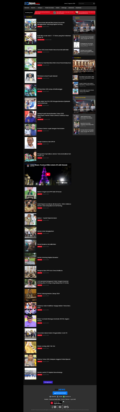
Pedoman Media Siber (54, 399)
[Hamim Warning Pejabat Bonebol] (30, 259)
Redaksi (46, 399)
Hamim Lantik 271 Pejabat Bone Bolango (49, 372)
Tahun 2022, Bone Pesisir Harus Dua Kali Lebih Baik (53, 50)
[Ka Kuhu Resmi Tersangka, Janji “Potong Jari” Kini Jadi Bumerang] (76, 38)
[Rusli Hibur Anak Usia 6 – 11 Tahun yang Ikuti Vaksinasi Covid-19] (30, 38)
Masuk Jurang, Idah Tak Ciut (46, 346)
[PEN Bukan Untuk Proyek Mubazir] (30, 77)
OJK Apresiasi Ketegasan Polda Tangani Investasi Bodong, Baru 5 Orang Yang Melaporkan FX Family (53, 282)
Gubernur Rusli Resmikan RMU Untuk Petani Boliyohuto (54, 63)
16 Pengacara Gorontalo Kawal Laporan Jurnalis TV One (87, 44)
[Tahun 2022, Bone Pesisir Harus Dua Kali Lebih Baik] (30, 51)
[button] (94, 3)
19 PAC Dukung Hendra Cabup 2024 (48, 293)
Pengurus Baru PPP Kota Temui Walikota (49, 270)
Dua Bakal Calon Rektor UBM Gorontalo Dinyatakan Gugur (86, 77)
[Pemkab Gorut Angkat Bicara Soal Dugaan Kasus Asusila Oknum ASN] (76, 51)
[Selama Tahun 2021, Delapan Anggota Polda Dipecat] (30, 360)
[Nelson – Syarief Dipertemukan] (30, 219)
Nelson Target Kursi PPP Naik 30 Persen (49, 192)
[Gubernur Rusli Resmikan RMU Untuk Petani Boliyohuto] (30, 64)
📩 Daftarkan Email (60, 393)
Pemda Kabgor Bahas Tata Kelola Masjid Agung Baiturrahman (74, 12)
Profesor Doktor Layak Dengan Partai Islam (50, 128)
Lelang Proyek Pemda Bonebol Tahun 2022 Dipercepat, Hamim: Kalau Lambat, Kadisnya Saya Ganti (53, 115)
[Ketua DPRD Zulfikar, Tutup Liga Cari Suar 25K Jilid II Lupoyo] (41, 12)
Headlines (40, 26)
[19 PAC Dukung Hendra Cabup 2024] (30, 295)
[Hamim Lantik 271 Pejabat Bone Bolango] (30, 374)
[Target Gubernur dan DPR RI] (30, 143)
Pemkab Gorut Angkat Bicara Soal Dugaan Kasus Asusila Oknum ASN (87, 51)
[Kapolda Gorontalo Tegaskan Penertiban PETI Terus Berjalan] (76, 124)
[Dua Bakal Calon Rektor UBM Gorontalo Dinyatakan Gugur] (75, 78)
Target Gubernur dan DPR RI (46, 142)
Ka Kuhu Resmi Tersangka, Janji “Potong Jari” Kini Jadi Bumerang (87, 37)
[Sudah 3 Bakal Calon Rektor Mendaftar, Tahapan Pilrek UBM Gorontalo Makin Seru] (75, 84)
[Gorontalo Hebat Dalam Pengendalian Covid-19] (30, 334)
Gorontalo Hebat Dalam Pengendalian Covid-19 (52, 333)
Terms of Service (65, 399)
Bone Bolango (40, 119)
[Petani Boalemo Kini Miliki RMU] (30, 245)
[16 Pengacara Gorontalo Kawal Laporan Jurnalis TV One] (76, 45)
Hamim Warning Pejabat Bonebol (47, 257)
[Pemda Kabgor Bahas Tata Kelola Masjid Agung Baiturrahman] (63, 12)
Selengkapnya (48, 382)
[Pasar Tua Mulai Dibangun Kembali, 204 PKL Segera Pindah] (30, 321)
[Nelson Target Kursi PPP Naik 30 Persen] (30, 193)
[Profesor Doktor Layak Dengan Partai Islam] (30, 130)
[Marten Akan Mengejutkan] (30, 232)
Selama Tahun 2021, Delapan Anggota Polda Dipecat (53, 359)
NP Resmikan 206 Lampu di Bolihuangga (49, 89)
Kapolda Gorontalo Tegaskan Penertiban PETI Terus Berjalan (87, 124)
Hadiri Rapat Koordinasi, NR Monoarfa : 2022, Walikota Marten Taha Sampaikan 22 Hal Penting (54, 205)
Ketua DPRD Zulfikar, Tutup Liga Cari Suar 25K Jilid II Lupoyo (51, 12)
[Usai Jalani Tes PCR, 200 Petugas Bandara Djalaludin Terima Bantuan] (30, 103)
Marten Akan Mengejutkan (45, 231)
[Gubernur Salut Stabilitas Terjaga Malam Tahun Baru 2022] (30, 308)
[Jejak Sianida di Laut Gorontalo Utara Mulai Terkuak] (76, 118)
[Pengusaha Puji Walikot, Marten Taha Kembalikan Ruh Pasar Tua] (30, 156)
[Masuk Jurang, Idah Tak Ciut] (30, 347)
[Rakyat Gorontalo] (32, 3)
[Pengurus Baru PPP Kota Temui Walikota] (30, 272)
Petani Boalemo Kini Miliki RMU (46, 244)
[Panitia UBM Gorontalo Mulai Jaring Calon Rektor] (75, 91)
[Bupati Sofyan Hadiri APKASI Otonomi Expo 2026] (85, 12)
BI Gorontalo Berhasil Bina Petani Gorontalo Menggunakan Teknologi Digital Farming (51, 23)
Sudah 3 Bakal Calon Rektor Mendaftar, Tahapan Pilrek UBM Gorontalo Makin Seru (87, 84)
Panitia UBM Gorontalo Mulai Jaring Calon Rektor (86, 90)
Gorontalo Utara (41, 39)
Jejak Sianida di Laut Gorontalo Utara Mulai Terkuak (86, 117)
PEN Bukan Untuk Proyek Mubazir (47, 76)
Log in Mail (73, 399)
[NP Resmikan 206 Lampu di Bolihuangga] (30, 90)
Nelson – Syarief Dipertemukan (47, 218)
